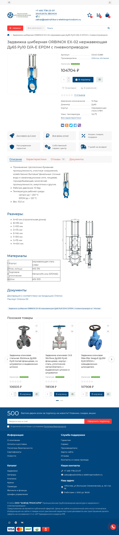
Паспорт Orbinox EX (17, 299)
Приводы (12, 486)
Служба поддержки (73, 435)
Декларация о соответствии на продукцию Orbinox (34, 296)
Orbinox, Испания (100, 58)
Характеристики (36, 159)
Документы (77, 159)
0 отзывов (79, 95)
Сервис (64, 444)
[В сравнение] (37, 331)
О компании (13, 440)
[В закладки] (37, 326)
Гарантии (66, 440)
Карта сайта (67, 452)
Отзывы (57, 159)
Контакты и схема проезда (75, 460)
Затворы (11, 475)
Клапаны (11, 478)
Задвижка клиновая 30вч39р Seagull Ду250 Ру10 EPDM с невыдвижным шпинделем (93, 361)
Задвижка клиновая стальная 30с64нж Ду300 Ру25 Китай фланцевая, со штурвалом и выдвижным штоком (24, 361)
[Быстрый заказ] (99, 79)
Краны (10, 482)
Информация (15, 435)
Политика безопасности (20, 448)
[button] (57, 400)
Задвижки (12, 471)
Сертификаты (14, 452)
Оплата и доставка (17, 444)
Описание (15, 159)
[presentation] (7, 359)
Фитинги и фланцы (17, 490)
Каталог (12, 465)
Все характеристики (71, 118)
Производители (69, 448)
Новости (11, 456)
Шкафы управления (17, 494)
